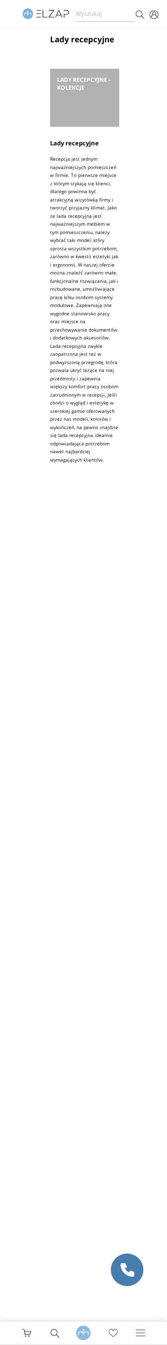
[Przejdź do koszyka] (27, 1332)
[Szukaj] (140, 14)
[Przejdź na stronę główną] (83, 1332)
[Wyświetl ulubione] (113, 1333)
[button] (127, 1270)
